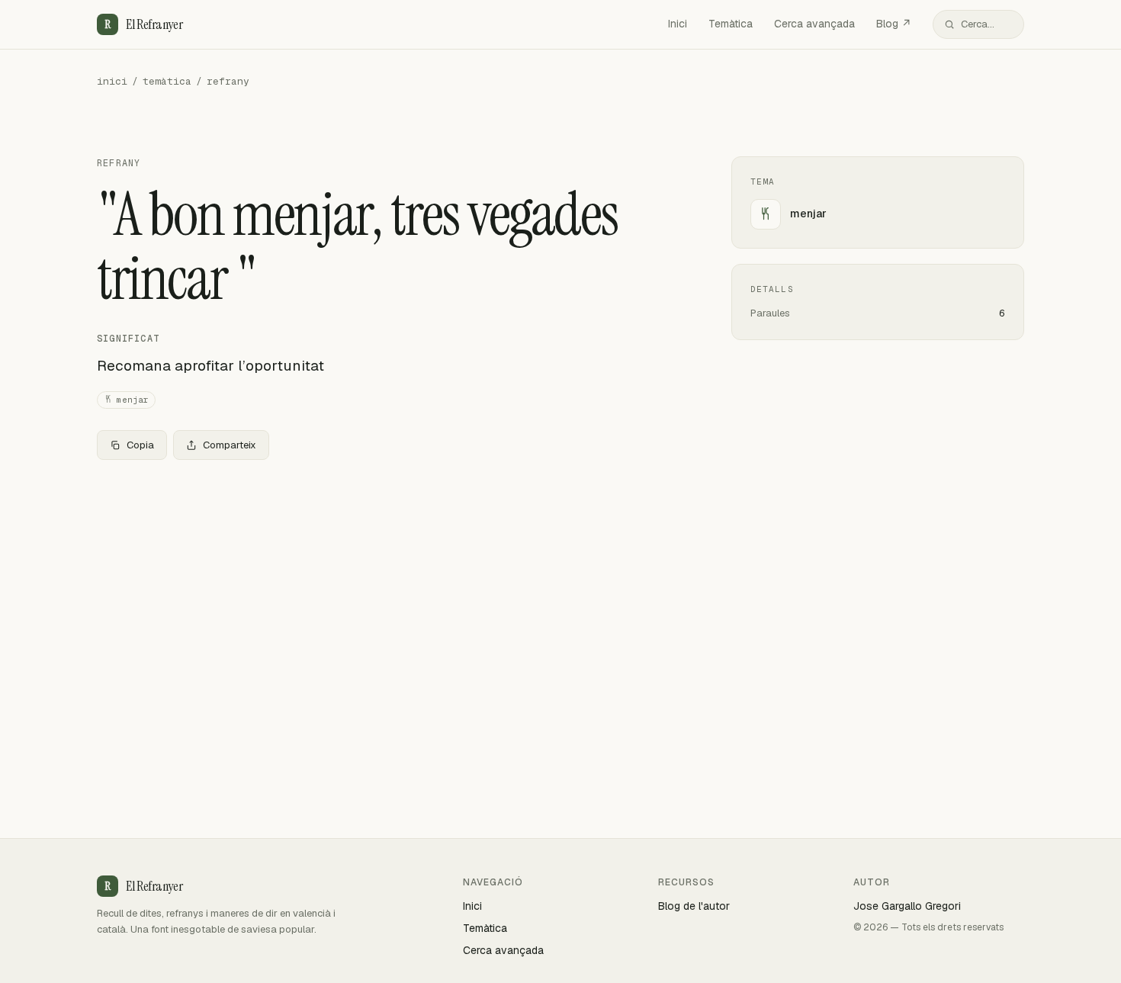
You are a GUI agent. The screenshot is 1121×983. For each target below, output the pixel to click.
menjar (133, 399)
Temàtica (730, 24)
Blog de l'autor (694, 906)
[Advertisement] (390, 585)
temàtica (167, 81)
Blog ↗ (893, 24)
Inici (677, 24)
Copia (140, 444)
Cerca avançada (814, 24)
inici (112, 81)
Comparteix (229, 444)
